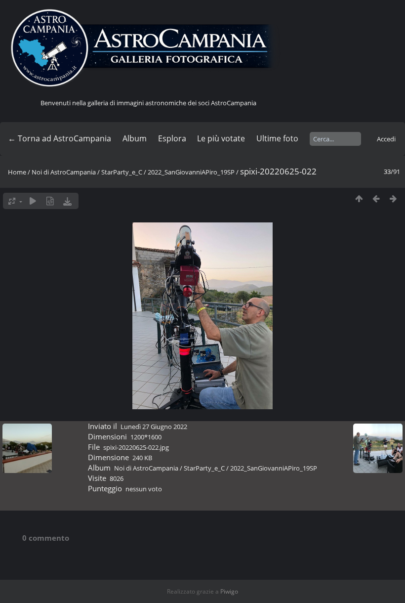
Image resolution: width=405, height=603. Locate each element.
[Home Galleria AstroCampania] (148, 48)
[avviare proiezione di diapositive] (32, 201)
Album (134, 138)
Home (17, 172)
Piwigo (229, 591)
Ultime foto (277, 138)
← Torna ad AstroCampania (59, 138)
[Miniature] (358, 198)
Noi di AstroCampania (64, 172)
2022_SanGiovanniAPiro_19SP (191, 172)
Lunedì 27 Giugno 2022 (154, 426)
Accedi (386, 138)
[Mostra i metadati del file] (50, 201)
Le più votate (221, 138)
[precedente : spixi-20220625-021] (376, 198)
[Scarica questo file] (67, 201)
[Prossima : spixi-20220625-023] (393, 198)
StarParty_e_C (121, 172)
